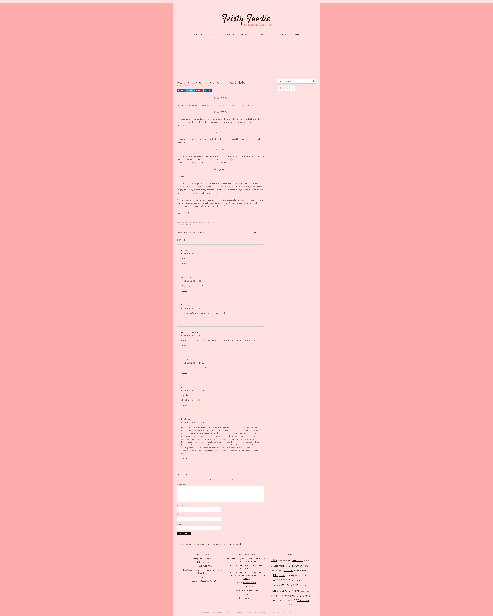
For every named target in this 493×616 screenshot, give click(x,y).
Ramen (297, 590)
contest (288, 570)
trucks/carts (290, 600)
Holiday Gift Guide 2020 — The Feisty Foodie (245, 565)
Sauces (298, 596)
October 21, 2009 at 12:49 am (193, 422)
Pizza (307, 585)
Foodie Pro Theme (224, 612)
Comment (181, 485)
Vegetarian (303, 600)
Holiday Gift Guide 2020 (203, 566)
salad (274, 596)
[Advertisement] (246, 58)
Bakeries (279, 561)
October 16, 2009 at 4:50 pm (192, 335)
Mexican (206, 222)
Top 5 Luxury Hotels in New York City (203, 581)
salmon (279, 596)
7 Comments (205, 86)
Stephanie (231, 558)
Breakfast (278, 565)
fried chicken (284, 580)
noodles (275, 585)
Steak (275, 600)
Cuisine (200, 222)
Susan (183, 305)
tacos (284, 600)
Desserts (304, 570)
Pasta (302, 585)
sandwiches (289, 596)
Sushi (280, 600)
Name (180, 506)
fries (293, 580)
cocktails (281, 570)
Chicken (194, 222)
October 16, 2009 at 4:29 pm (192, 308)
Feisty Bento (298, 575)
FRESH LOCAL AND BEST (190, 332)
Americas (188, 222)
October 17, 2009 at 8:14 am (192, 363)
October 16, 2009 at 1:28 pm (192, 253)
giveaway (299, 580)
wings (290, 604)
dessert (296, 570)
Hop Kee (250, 598)
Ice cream (307, 580)
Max (182, 250)
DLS (275, 575)
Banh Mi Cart (249, 586)
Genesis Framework (263, 612)
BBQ (289, 560)
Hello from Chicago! (202, 562)
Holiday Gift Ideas (246, 568)
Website (180, 524)
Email (180, 515)
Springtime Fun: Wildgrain (202, 558)
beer (300, 560)
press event (285, 590)
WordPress (286, 612)
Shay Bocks (238, 612)
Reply (184, 263)
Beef (294, 560)
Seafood (305, 596)
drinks (282, 575)
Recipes (212, 222)
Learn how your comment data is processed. (224, 544)
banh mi (285, 561)
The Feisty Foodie (246, 15)
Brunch (287, 565)
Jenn (183, 359)
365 (274, 559)
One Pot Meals (288, 585)
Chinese (275, 570)
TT (295, 600)
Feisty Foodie (239, 590)
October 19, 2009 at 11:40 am (193, 390)
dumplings (290, 575)
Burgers (296, 565)
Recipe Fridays (305, 591)
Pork (273, 590)
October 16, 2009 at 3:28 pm (192, 281)
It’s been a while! (202, 577)
